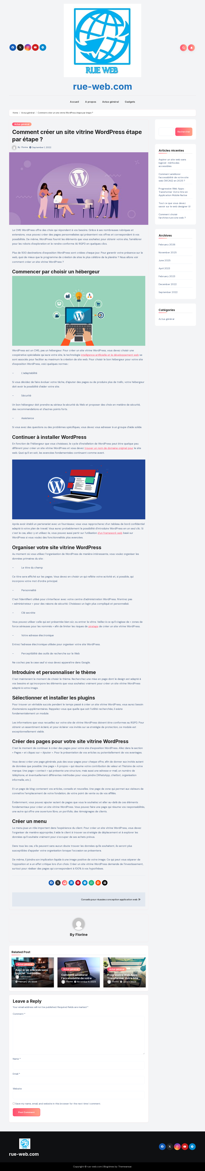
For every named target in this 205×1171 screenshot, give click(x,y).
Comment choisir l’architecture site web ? (172, 216)
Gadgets (130, 101)
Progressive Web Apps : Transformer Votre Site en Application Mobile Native (124, 978)
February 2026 (167, 244)
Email (16, 1073)
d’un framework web (110, 533)
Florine (24, 147)
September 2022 (168, 292)
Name (17, 1058)
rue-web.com (102, 86)
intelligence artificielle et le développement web (110, 355)
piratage (93, 626)
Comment (19, 1013)
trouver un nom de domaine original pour (108, 448)
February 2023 (167, 276)
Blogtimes (109, 1166)
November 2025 (168, 252)
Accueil (74, 101)
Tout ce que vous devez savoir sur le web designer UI (174, 205)
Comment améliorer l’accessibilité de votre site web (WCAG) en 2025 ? (174, 177)
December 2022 (168, 284)
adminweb (25, 976)
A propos (90, 101)
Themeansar (125, 1166)
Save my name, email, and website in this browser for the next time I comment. (58, 1103)
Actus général (110, 101)
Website (17, 1088)
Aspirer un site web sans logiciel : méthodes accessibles (31, 973)
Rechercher (184, 131)
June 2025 (165, 260)
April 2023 (164, 268)
